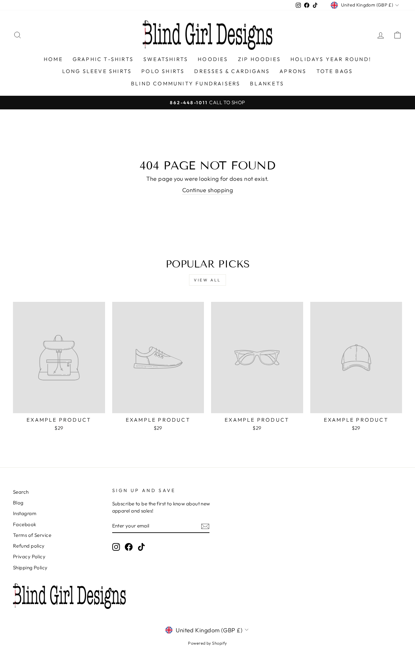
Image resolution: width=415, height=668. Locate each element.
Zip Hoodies (259, 59)
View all (207, 280)
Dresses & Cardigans (232, 71)
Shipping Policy (30, 567)
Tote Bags (334, 71)
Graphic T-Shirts (103, 59)
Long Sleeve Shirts (97, 71)
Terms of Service (32, 535)
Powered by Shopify (207, 643)
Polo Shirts (162, 71)
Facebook (24, 524)
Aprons (292, 71)
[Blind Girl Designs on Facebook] (129, 546)
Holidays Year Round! (330, 59)
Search (21, 492)
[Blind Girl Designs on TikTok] (141, 546)
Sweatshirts (165, 59)
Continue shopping (207, 190)
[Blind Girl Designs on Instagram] (116, 546)
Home (53, 59)
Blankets (267, 83)
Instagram (24, 513)
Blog (18, 503)
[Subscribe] (205, 526)
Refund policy (29, 546)
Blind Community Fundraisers (185, 83)
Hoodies (213, 59)
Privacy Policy (29, 556)
